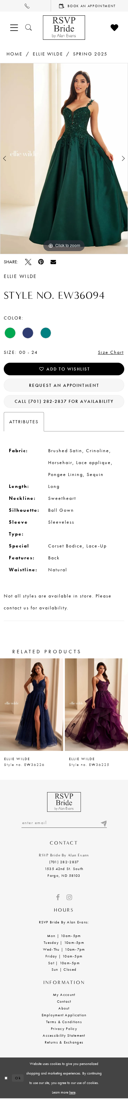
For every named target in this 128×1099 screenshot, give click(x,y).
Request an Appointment (64, 385)
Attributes (24, 422)
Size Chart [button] (111, 352)
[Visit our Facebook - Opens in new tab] (58, 897)
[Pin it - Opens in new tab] (41, 262)
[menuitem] (25, 6)
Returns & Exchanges (64, 1042)
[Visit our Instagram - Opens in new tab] (69, 897)
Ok (18, 1078)
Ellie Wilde (48, 54)
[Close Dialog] (6, 1078)
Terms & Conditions (64, 1021)
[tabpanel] (64, 158)
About (63, 1008)
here (72, 1092)
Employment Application (64, 1015)
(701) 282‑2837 (64, 861)
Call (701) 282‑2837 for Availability (64, 401)
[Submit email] (103, 822)
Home (14, 54)
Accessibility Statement (64, 1035)
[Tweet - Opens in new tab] (28, 262)
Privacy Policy (64, 1028)
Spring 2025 (90, 54)
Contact (64, 1001)
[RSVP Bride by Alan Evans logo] (64, 27)
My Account (64, 994)
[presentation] (31, 704)
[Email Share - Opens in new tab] (53, 261)
